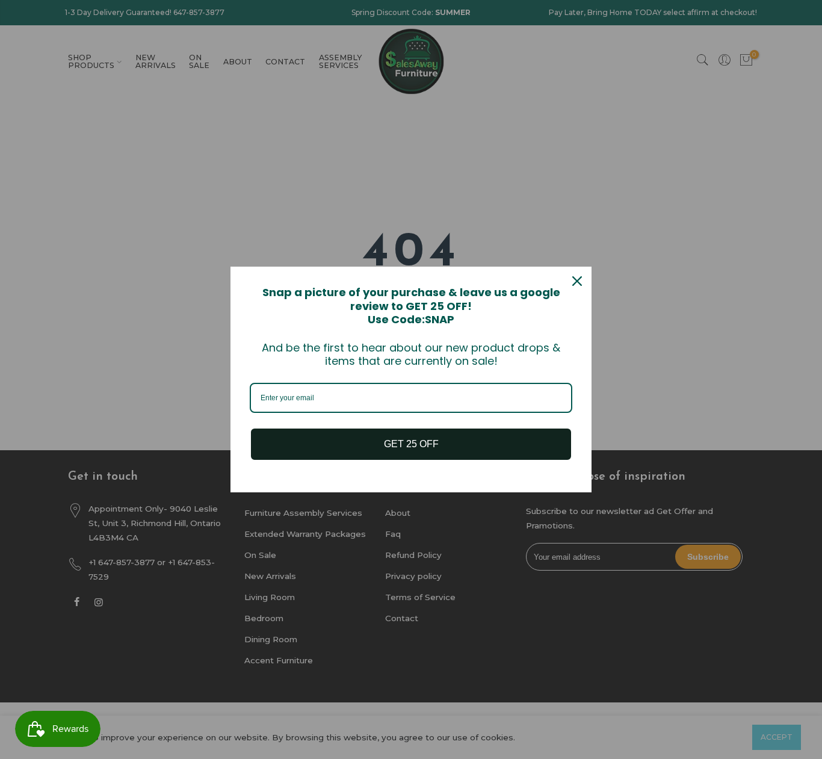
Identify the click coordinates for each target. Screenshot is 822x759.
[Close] (577, 281)
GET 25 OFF (411, 444)
